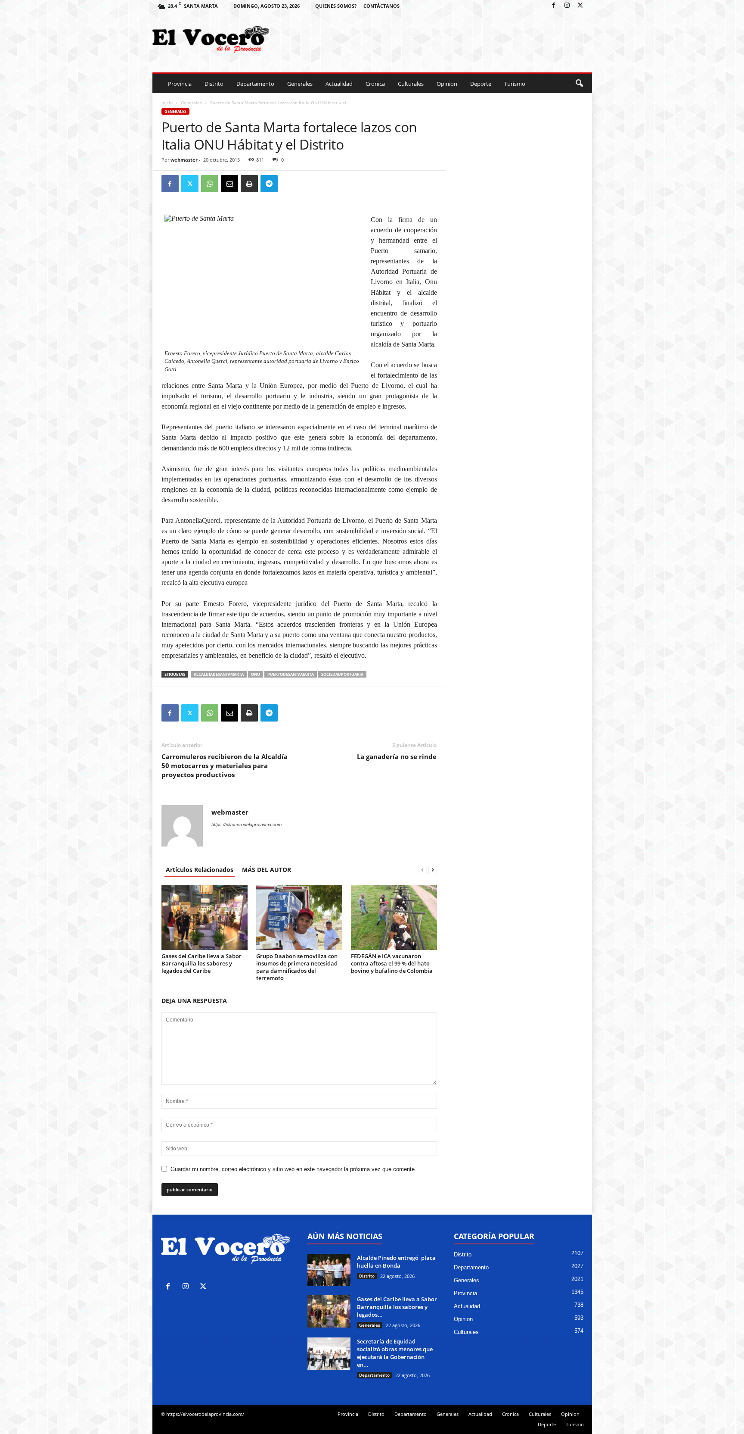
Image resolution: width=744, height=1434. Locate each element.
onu (255, 674)
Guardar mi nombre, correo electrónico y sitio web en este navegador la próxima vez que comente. (293, 1169)
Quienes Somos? (335, 6)
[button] (579, 83)
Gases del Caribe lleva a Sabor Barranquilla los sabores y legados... (397, 1306)
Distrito (214, 83)
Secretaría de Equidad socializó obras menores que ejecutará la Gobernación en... (395, 1352)
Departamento (255, 83)
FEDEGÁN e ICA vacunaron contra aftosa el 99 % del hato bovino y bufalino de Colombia (392, 963)
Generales (300, 83)
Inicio (167, 103)
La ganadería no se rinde (397, 756)
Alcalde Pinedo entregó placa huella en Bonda (396, 1261)
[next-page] (432, 869)
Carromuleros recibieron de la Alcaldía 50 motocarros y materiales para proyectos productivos (224, 765)
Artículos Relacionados (199, 869)
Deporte (480, 83)
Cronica (375, 83)
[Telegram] (269, 183)
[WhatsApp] (209, 183)
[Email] (229, 183)
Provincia (180, 83)
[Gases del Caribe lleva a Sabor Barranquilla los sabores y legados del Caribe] (204, 917)
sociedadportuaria (342, 674)
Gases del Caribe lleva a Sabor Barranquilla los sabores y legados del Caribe (201, 963)
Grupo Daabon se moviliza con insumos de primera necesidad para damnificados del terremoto (297, 967)
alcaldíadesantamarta (219, 674)
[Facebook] (554, 6)
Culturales (411, 83)
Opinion (447, 83)
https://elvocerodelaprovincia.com (246, 824)
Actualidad (339, 83)
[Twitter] (580, 6)
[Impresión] (249, 183)
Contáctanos (381, 6)
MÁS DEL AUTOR (266, 869)
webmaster (184, 159)
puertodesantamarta (290, 674)
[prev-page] (422, 869)
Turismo (514, 83)
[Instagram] (567, 6)
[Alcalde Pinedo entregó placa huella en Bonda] (328, 1270)
